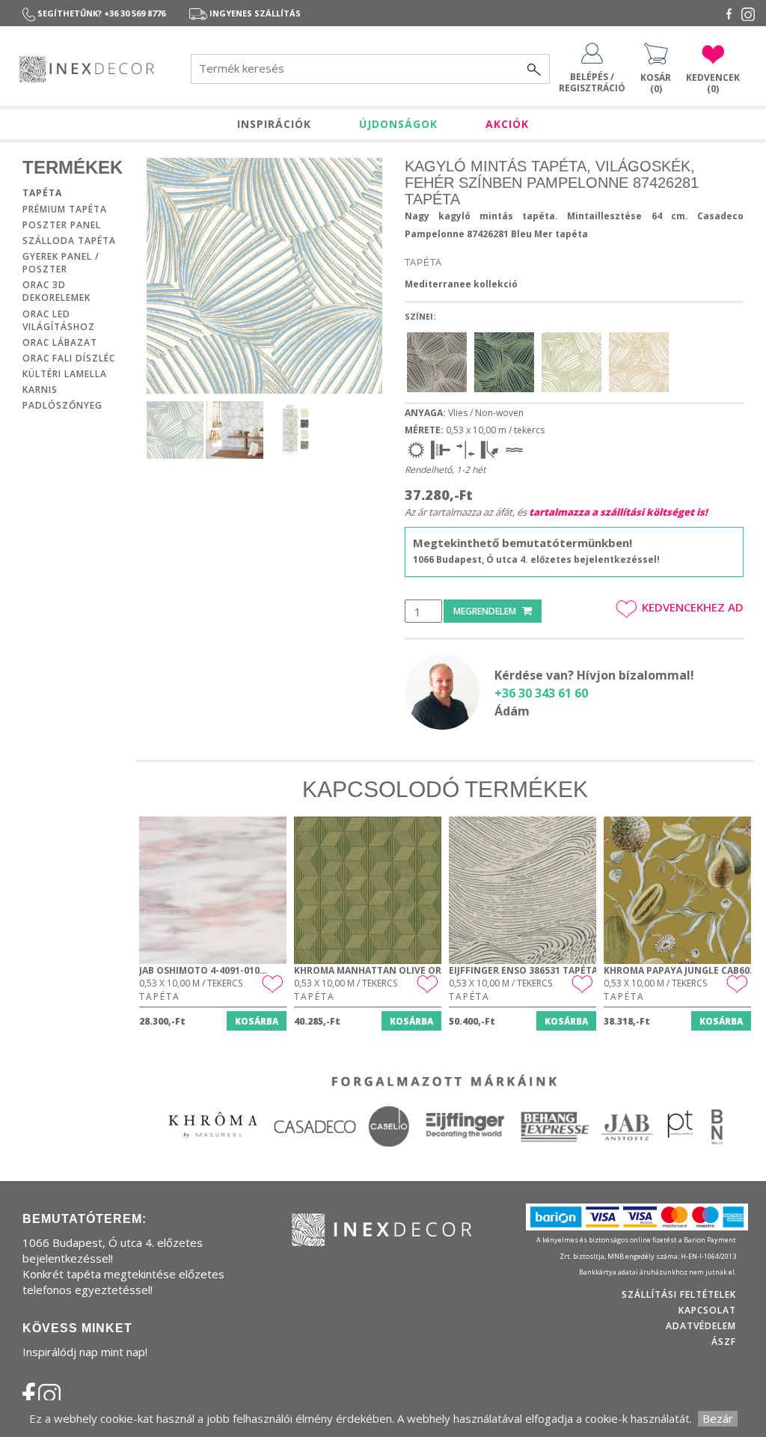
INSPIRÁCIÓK (274, 124)
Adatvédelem (701, 1325)
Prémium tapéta (64, 209)
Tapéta (42, 192)
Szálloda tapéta (69, 240)
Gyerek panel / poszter (60, 262)
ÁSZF (723, 1341)
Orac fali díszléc (68, 358)
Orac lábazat (59, 342)
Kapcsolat (707, 1310)
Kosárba (256, 1021)
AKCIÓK (507, 124)
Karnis (40, 389)
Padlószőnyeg (62, 405)
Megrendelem (485, 611)
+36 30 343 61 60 (541, 693)
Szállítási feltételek (679, 1294)
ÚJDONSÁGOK (398, 124)
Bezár (717, 1418)
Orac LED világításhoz (58, 320)
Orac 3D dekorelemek (56, 291)
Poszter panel (61, 225)
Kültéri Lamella (64, 373)
